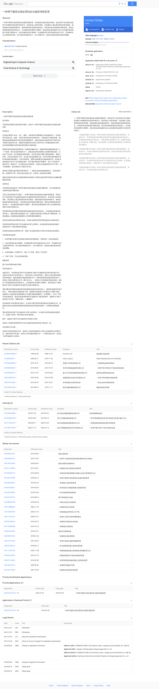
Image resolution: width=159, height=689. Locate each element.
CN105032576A (10, 387)
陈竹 (101, 39)
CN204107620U (9, 531)
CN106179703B (9, 478)
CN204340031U (10, 373)
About (51, 686)
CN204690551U (9, 458)
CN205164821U (9, 488)
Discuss (118, 104)
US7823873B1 (9, 359)
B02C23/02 (10, 46)
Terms (88, 686)
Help (108, 686)
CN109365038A (10, 413)
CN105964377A (9, 473)
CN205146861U (9, 521)
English (100, 35)
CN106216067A (9, 555)
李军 (97, 39)
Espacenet (99, 104)
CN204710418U (10, 382)
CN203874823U (10, 368)
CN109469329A (10, 418)
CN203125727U (9, 497)
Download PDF (93, 29)
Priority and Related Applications (106, 100)
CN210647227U (9, 565)
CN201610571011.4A (11, 593)
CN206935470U (9, 536)
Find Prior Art (109, 29)
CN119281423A (10, 428)
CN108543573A (9, 502)
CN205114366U (9, 560)
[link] (15, 46)
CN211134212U (9, 517)
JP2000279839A (10, 354)
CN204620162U (9, 454)
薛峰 (93, 39)
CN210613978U (9, 463)
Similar (121, 29)
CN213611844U (9, 570)
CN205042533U (9, 483)
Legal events (116, 98)
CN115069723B (9, 512)
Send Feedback (62, 686)
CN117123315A (9, 550)
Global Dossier (109, 104)
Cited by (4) (107, 98)
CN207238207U (9, 546)
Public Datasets (77, 686)
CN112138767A (10, 423)
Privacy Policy (98, 686)
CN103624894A (10, 363)
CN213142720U (9, 541)
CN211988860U (9, 507)
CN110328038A (9, 526)
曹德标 (106, 39)
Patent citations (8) (95, 98)
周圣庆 (112, 39)
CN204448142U (10, 378)
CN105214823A (9, 492)
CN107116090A (9, 468)
